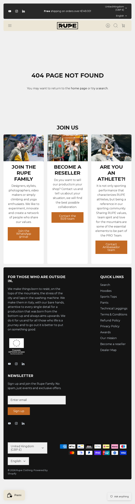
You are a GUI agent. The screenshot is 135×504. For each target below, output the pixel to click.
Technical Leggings (113, 308)
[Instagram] (16, 11)
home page (79, 88)
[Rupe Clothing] (67, 25)
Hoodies (105, 291)
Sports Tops (108, 296)
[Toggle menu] (11, 25)
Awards (105, 332)
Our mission (108, 338)
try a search (99, 88)
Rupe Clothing (24, 470)
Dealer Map (108, 350)
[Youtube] (9, 11)
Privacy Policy (110, 326)
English (120, 15)
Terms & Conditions (113, 314)
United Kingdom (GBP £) (114, 8)
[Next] (94, 11)
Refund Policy (110, 320)
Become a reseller (113, 344)
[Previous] (40, 11)
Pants (104, 302)
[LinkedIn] (23, 11)
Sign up (18, 411)
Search (105, 285)
